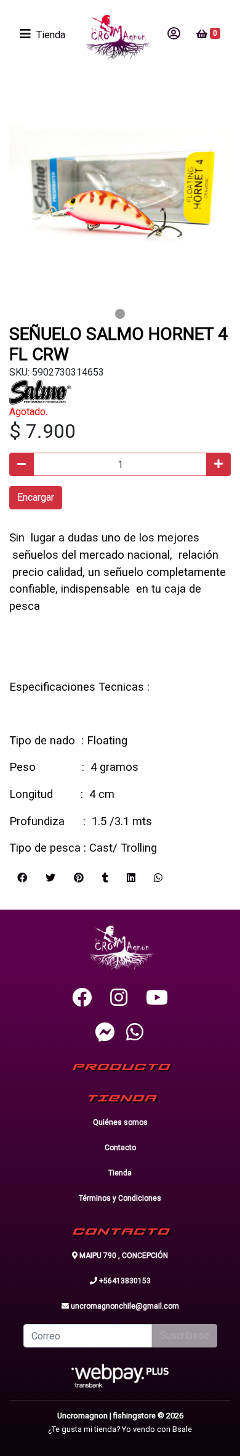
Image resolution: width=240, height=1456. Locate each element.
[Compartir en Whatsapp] (158, 878)
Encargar (35, 497)
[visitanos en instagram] (118, 998)
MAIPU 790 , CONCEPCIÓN (123, 1255)
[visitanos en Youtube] (157, 998)
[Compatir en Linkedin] (131, 878)
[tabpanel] (120, 193)
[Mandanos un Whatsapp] (134, 1031)
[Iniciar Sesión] (173, 34)
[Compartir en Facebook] (22, 878)
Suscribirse (184, 1335)
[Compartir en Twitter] (50, 878)
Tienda (120, 1173)
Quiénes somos (120, 1122)
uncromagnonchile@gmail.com (124, 1306)
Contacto (120, 1147)
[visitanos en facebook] (82, 998)
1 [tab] (120, 314)
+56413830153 (124, 1281)
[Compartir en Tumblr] (105, 878)
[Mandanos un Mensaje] (105, 1031)
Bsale (182, 1429)
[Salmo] (40, 391)
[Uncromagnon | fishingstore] (116, 34)
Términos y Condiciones (120, 1198)
